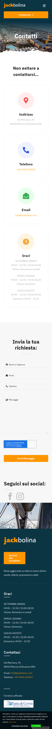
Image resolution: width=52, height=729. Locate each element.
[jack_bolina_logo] (14, 3)
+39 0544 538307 (26, 169)
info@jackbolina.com (26, 215)
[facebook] (10, 496)
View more (12, 722)
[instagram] (20, 496)
